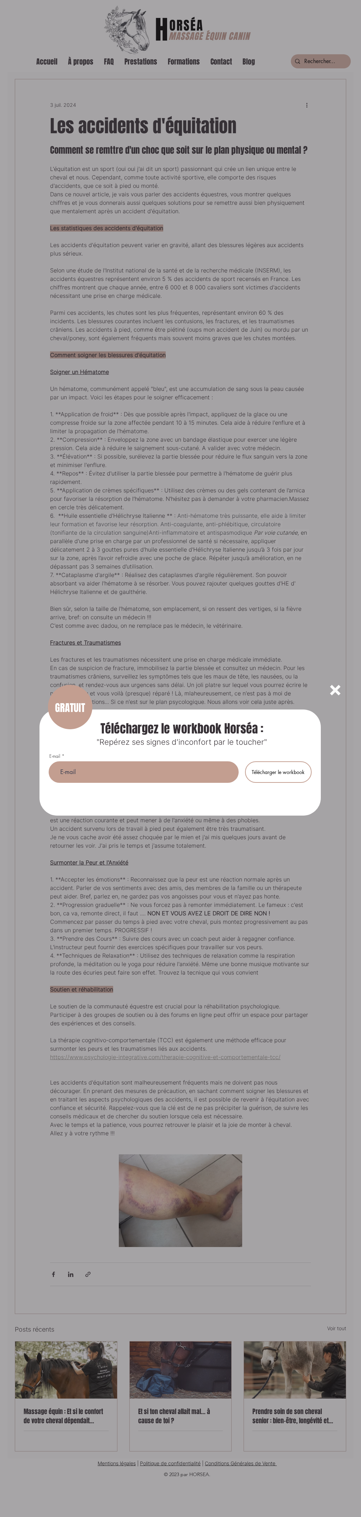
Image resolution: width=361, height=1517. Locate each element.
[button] (335, 690)
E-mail (54, 756)
